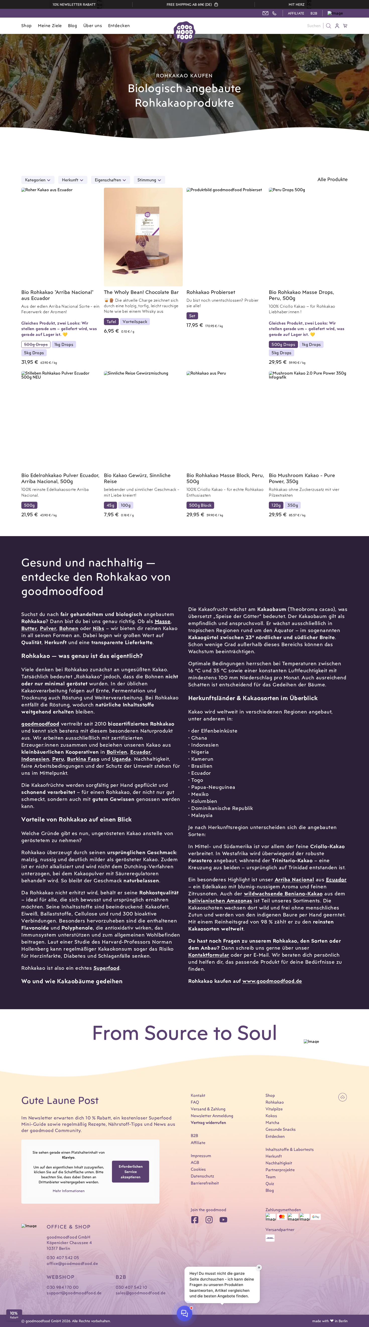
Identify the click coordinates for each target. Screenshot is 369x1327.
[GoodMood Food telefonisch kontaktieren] (274, 13)
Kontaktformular (208, 954)
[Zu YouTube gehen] (223, 1220)
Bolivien (117, 751)
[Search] (329, 26)
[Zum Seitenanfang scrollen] (343, 1097)
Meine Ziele (50, 25)
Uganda (121, 758)
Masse (163, 621)
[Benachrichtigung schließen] (259, 1267)
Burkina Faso (83, 758)
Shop (26, 25)
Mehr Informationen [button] (69, 1190)
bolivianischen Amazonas (220, 900)
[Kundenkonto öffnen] (338, 26)
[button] (338, 13)
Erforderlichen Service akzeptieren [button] (131, 1171)
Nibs (98, 628)
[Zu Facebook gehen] (195, 1220)
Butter (29, 628)
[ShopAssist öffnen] (184, 1313)
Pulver (48, 628)
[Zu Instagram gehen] (209, 1220)
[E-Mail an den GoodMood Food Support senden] (265, 13)
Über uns (92, 25)
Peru (58, 758)
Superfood (107, 967)
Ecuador (140, 751)
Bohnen (68, 628)
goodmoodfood (40, 723)
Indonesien (35, 758)
